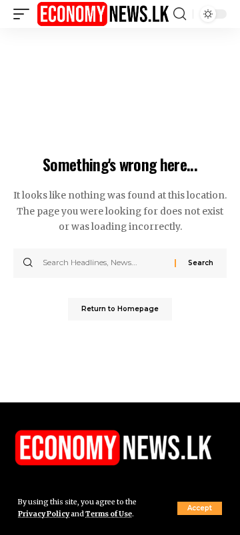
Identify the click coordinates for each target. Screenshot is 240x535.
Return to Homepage (120, 308)
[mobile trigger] (24, 13)
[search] (179, 14)
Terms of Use (108, 514)
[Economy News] (103, 13)
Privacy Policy (43, 514)
